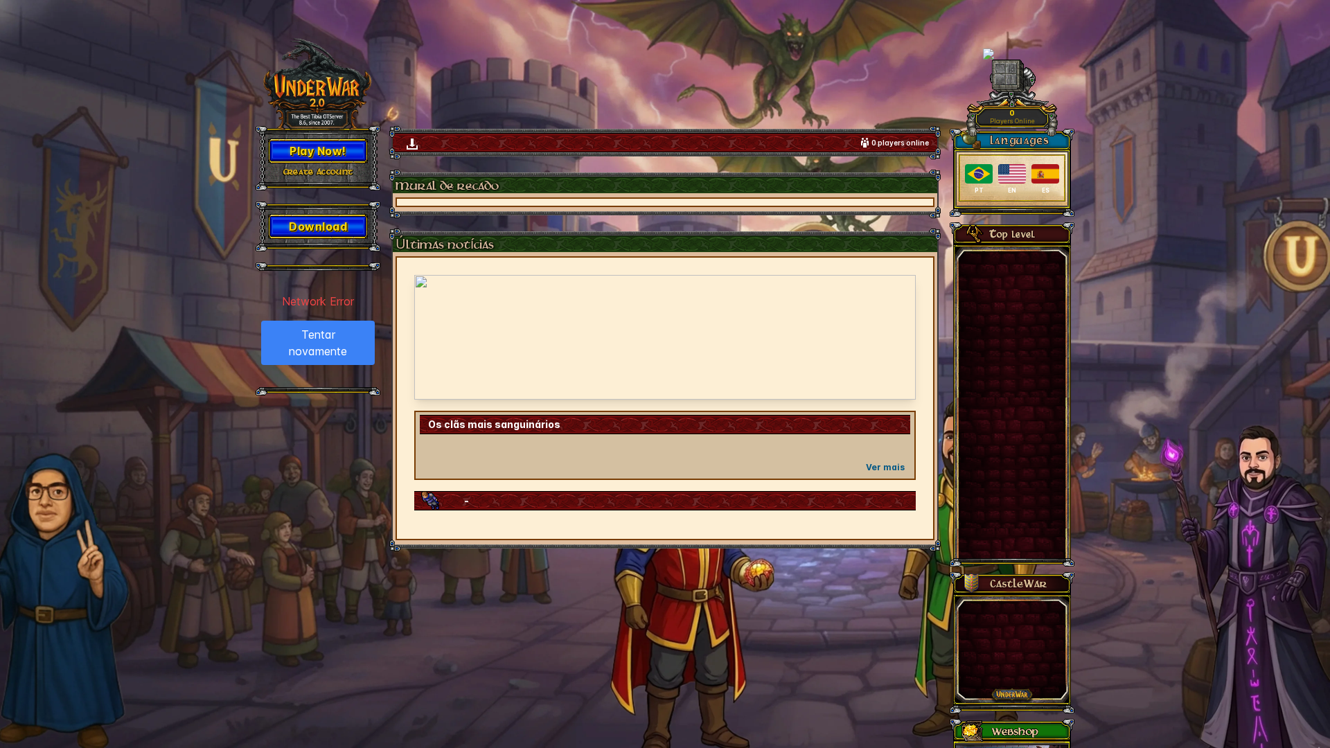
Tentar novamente (318, 343)
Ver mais (885, 467)
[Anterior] (433, 337)
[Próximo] (896, 337)
